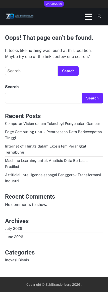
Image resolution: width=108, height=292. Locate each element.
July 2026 (13, 228)
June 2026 (14, 237)
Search (12, 86)
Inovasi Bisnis (17, 260)
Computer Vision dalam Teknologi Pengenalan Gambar (52, 123)
